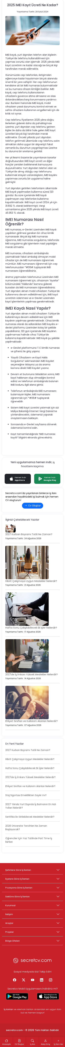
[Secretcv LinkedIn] (41, 980)
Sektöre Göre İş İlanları (17, 896)
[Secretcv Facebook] (14, 980)
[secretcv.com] (32, 961)
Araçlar (9, 923)
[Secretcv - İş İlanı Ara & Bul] (17, 996)
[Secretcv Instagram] (50, 980)
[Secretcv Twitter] (23, 980)
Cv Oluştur (34, 505)
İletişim (9, 914)
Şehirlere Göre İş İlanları (18, 870)
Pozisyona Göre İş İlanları (18, 887)
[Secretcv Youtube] (32, 980)
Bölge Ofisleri (12, 940)
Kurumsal (10, 905)
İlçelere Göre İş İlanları (17, 878)
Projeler (9, 932)
